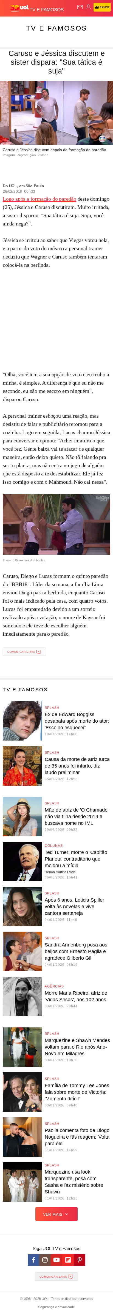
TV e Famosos (56, 28)
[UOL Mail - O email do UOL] (80, 7)
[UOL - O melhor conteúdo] (20, 8)
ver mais (53, 1214)
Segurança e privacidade (56, 1307)
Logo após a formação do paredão (39, 199)
